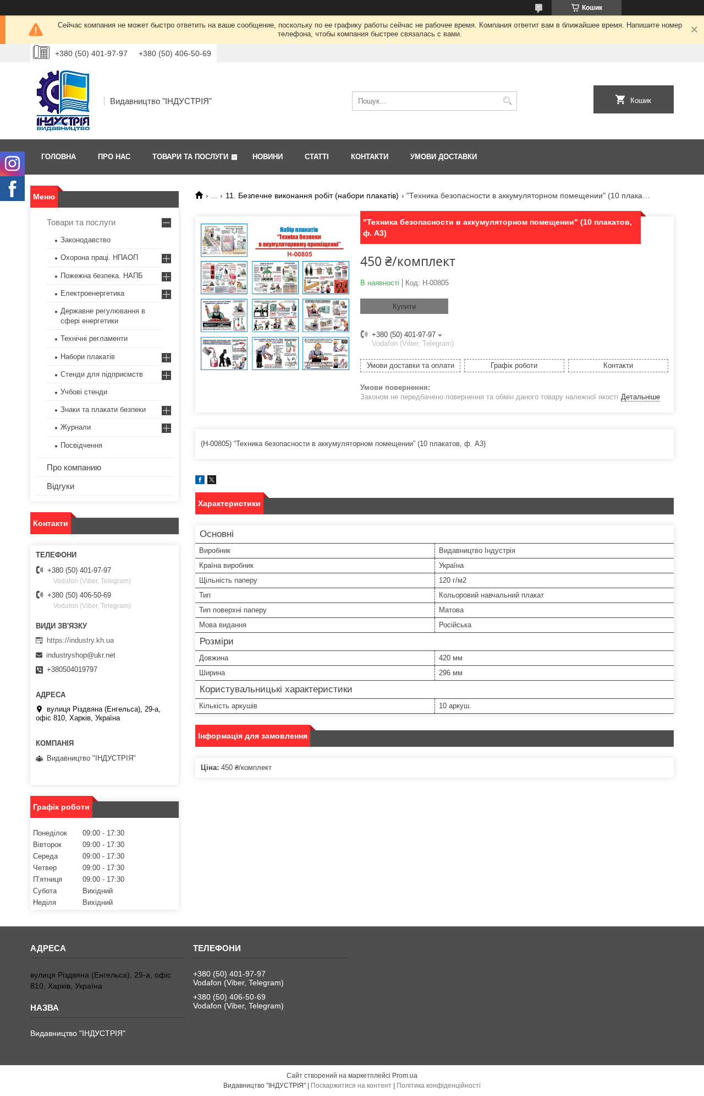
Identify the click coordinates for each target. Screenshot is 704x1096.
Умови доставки (443, 157)
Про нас (114, 157)
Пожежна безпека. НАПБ (102, 276)
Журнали (76, 427)
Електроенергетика (92, 293)
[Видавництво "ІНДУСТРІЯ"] (63, 101)
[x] (211, 482)
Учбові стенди (84, 392)
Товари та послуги (190, 157)
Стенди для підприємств (102, 374)
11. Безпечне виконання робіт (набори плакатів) (312, 195)
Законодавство (86, 240)
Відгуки (60, 486)
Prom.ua (404, 1075)
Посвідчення (81, 445)
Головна (58, 157)
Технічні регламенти (94, 338)
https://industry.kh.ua (80, 640)
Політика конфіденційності (439, 1085)
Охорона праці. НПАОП (99, 257)
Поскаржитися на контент (351, 1085)
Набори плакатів (88, 356)
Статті (317, 157)
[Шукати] (507, 101)
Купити (404, 306)
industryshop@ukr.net (81, 655)
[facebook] (200, 482)
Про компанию (74, 467)
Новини (267, 157)
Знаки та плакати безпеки (103, 409)
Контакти (369, 157)
